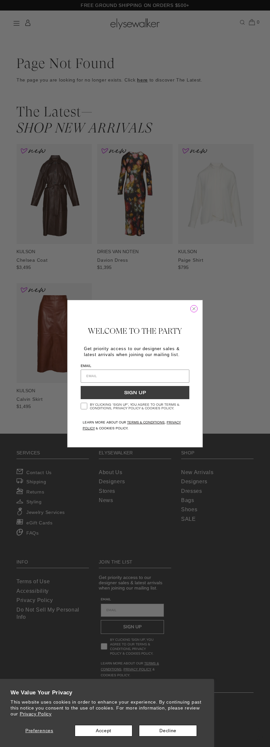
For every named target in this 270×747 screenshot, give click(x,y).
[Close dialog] (194, 308)
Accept (103, 730)
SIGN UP (135, 393)
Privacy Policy (36, 713)
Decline (167, 730)
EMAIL (86, 366)
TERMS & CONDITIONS (146, 422)
